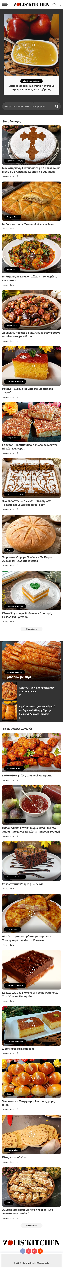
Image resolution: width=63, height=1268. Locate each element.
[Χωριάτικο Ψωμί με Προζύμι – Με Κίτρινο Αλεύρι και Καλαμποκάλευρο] (31, 534)
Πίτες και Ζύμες (12, 217)
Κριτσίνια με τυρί (17, 677)
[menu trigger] (6, 4)
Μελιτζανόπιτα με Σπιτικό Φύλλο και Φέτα (28, 224)
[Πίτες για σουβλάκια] (31, 1134)
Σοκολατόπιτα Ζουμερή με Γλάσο (23, 884)
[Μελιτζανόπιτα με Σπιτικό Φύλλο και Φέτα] (31, 201)
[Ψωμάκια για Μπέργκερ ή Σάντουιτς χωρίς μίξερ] (31, 1078)
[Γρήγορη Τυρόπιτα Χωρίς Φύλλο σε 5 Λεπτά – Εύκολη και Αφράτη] (31, 422)
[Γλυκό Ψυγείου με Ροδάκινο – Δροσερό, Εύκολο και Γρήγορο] (31, 590)
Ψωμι (9, 550)
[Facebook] (22, 1251)
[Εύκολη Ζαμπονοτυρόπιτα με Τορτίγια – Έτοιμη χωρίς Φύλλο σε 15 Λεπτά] (31, 913)
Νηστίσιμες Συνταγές (15, 161)
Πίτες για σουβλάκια (14, 1157)
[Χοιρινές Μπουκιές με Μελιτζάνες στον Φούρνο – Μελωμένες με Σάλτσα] (31, 309)
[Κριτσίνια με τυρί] (31, 661)
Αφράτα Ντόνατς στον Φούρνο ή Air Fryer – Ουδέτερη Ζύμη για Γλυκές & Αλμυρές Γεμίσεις (37, 710)
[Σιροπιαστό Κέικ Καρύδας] (31, 1026)
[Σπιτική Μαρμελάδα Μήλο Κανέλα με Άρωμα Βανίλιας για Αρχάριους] (31, 45)
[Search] (59, 4)
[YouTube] (34, 1251)
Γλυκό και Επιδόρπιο (31, 81)
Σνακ (9, 1202)
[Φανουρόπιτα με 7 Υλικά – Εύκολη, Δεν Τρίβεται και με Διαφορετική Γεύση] (31, 478)
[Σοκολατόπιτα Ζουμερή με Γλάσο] (31, 861)
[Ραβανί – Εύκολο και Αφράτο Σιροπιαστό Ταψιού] (31, 366)
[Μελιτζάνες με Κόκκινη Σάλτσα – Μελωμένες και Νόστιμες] (31, 253)
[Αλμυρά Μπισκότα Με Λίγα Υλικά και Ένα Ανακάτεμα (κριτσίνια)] (31, 1187)
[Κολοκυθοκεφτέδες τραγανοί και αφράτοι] (31, 752)
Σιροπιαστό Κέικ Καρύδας (18, 1048)
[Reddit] (40, 1251)
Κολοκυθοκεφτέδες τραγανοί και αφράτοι (27, 775)
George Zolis (8, 176)
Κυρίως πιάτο (12, 269)
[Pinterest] (28, 1251)
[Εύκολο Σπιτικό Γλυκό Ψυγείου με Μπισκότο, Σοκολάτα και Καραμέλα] (31, 969)
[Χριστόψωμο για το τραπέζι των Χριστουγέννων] (9, 691)
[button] (25, 102)
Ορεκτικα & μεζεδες (14, 672)
